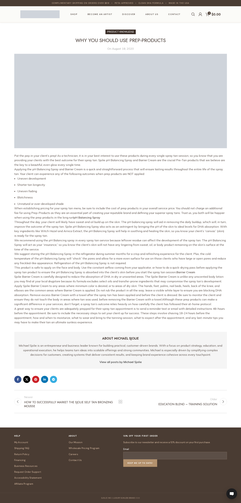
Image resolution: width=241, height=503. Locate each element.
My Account (21, 442)
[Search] (193, 14)
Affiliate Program (23, 483)
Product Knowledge (120, 31)
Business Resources (26, 466)
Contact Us (75, 460)
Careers (73, 454)
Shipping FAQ (21, 448)
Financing (20, 460)
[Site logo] (40, 14)
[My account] (200, 14)
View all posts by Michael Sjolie (121, 362)
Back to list (120, 401)
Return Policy (21, 454)
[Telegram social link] (53, 379)
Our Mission (75, 442)
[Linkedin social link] (44, 379)
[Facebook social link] (17, 379)
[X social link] (26, 379)
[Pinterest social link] (35, 379)
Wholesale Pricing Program (84, 448)
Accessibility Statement (28, 477)
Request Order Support (27, 471)
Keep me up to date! (140, 463)
